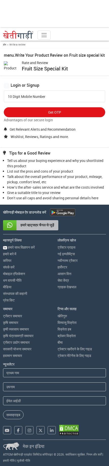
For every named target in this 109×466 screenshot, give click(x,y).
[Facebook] (18, 430)
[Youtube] (7, 430)
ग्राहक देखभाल (67, 286)
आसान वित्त (64, 273)
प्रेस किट (9, 300)
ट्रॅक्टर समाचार (12, 315)
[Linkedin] (52, 430)
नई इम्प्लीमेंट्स (66, 253)
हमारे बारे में (9, 253)
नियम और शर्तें (94, 454)
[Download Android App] (62, 212)
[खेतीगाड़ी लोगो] (18, 35)
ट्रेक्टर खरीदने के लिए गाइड (75, 349)
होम (4, 44)
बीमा (60, 342)
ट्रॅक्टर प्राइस (66, 247)
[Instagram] (29, 430)
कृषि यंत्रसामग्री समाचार (18, 335)
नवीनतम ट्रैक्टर (68, 260)
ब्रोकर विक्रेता (67, 335)
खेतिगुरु (62, 315)
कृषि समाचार (10, 322)
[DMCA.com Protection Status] (69, 430)
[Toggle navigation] (44, 35)
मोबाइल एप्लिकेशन (14, 273)
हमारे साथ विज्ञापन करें (19, 247)
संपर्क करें (8, 267)
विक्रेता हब (64, 329)
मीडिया (7, 286)
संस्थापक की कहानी (15, 293)
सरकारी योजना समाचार (17, 349)
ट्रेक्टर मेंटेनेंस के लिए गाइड (74, 355)
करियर (7, 260)
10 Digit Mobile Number (26, 96)
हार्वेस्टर (62, 267)
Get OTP (54, 112)
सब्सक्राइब (13, 414)
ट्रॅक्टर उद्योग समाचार (16, 342)
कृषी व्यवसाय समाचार (16, 329)
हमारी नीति (9, 460)
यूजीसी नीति (23, 460)
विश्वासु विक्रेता (67, 322)
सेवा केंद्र (63, 280)
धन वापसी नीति (12, 280)
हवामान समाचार (12, 355)
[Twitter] (41, 430)
